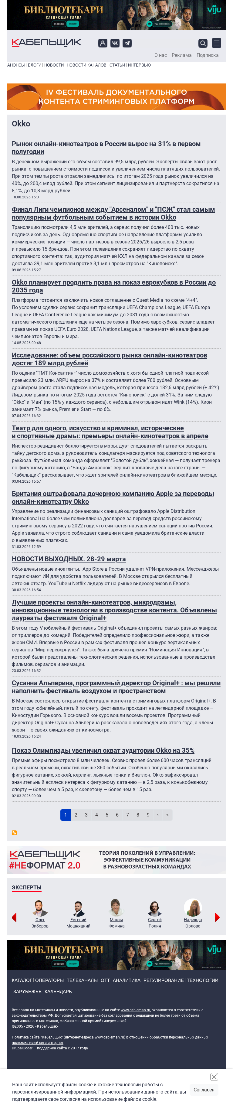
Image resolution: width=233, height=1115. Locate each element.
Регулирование (164, 980)
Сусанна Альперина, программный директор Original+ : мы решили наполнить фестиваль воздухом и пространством (116, 687)
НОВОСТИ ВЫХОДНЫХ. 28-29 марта (69, 559)
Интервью (139, 65)
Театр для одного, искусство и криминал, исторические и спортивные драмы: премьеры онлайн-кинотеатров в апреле (110, 432)
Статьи (117, 65)
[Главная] (47, 43)
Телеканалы (82, 980)
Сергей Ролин (155, 922)
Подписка (208, 55)
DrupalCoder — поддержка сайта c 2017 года (50, 1048)
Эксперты (27, 887)
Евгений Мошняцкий (78, 922)
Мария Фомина (117, 922)
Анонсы (16, 65)
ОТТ (105, 980)
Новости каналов (86, 65)
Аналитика (126, 980)
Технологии (202, 980)
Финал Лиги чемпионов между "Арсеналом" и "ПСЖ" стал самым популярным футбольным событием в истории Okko (113, 213)
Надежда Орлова (193, 922)
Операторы (49, 980)
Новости (54, 65)
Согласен (204, 1090)
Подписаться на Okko (14, 832)
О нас (160, 55)
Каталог (22, 980)
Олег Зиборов (40, 922)
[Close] (214, 1077)
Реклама (182, 55)
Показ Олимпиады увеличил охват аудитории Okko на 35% (103, 750)
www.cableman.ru (135, 1010)
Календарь (58, 991)
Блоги (34, 65)
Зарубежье (27, 991)
